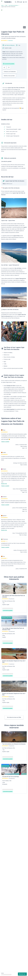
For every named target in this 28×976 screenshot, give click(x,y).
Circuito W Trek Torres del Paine (10, 776)
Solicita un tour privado (9, 75)
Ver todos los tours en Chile (14, 717)
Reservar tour (22, 974)
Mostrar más (4, 483)
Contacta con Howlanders (10, 71)
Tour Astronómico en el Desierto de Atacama (13, 744)
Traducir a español (5, 441)
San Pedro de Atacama (10, 45)
